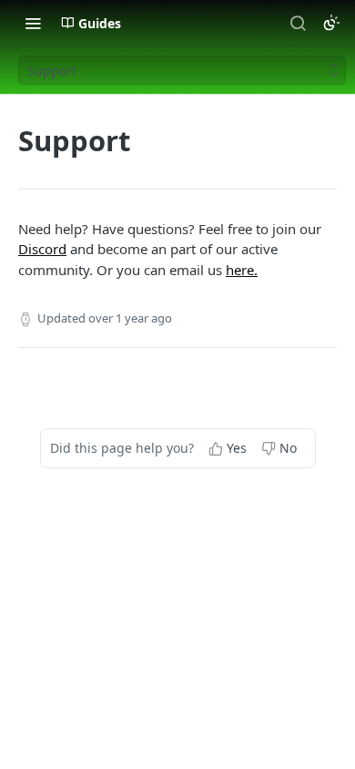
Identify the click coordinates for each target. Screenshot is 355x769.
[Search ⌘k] (297, 22)
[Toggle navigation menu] (32, 22)
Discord (42, 249)
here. (242, 270)
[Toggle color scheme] (331, 22)
